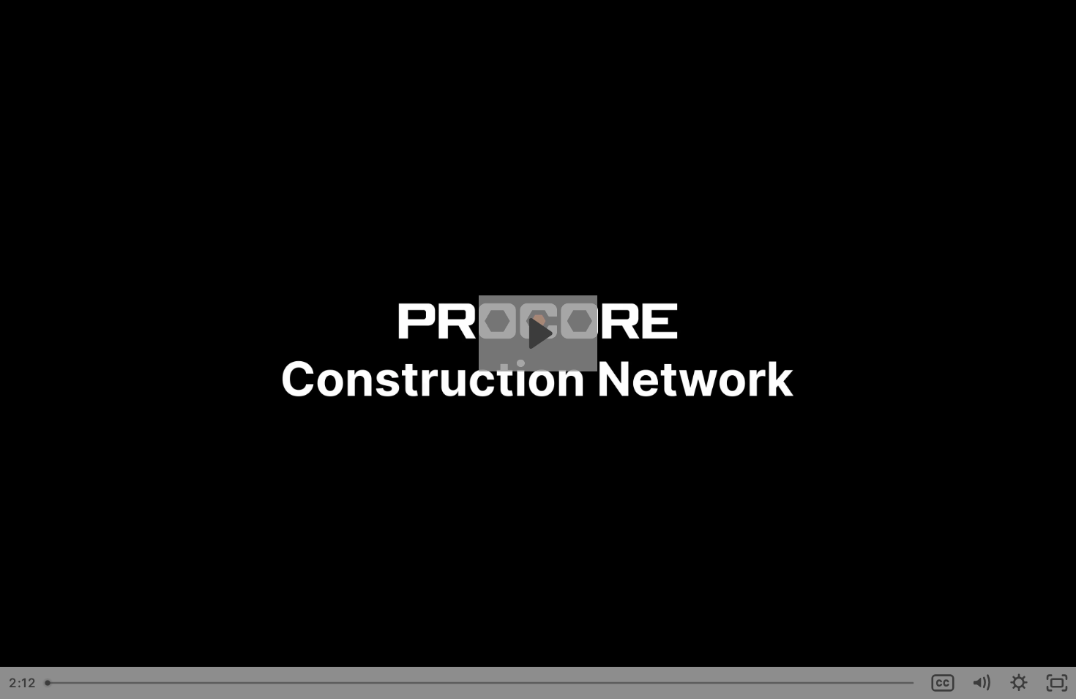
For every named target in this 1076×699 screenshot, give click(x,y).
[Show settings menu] (1019, 683)
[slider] (481, 683)
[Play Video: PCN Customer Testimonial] (538, 333)
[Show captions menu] (943, 683)
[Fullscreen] (1057, 683)
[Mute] (981, 683)
